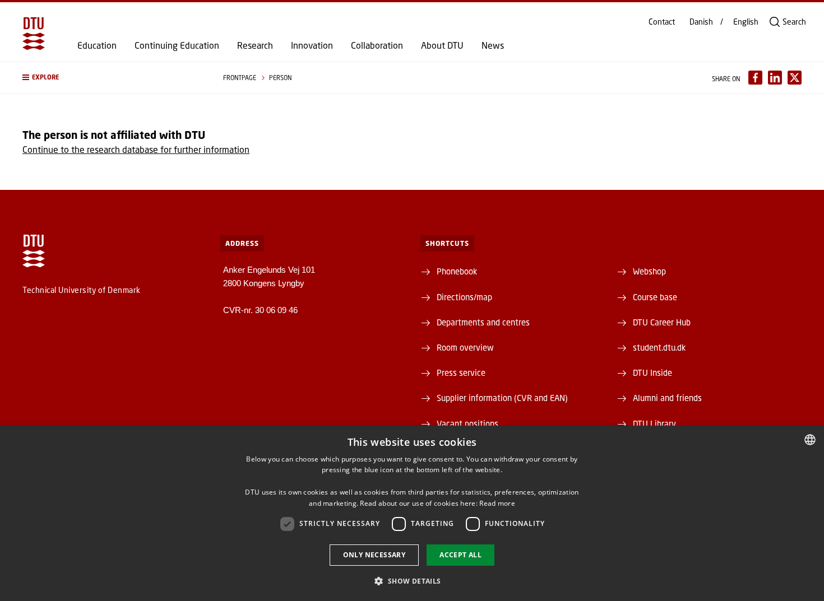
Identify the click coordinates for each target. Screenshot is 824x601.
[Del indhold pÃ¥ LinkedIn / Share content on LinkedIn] (775, 78)
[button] (111, 78)
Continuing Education (177, 45)
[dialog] (412, 513)
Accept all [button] (460, 555)
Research (255, 45)
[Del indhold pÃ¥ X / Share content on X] (795, 78)
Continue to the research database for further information (135, 149)
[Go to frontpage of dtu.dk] (33, 33)
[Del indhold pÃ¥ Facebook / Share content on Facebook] (755, 78)
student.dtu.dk (659, 347)
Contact (662, 22)
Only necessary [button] (374, 555)
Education (97, 45)
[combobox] (810, 439)
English (745, 22)
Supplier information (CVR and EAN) (502, 398)
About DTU (442, 45)
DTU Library (654, 423)
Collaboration (377, 45)
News (493, 45)
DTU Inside (652, 372)
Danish (701, 22)
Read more (497, 503)
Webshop (649, 271)
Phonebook (457, 271)
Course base (655, 297)
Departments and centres (483, 322)
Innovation (312, 45)
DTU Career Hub (662, 322)
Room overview (465, 347)
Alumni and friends (667, 398)
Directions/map (464, 297)
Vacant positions (467, 423)
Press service (461, 372)
